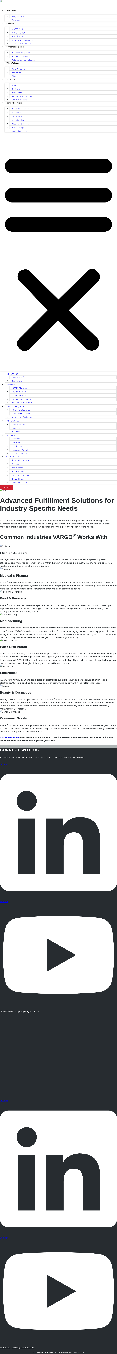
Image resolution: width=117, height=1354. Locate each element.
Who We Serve (13, 63)
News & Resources (14, 103)
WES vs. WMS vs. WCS (22, 44)
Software (10, 23)
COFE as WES (18, 33)
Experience (16, 20)
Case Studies (18, 120)
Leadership (17, 93)
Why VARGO (12, 10)
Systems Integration (15, 47)
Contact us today (9, 737)
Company (11, 79)
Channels (16, 76)
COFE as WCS (19, 36)
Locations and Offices (22, 96)
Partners (16, 89)
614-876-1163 (6, 1011)
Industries (16, 73)
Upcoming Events (19, 131)
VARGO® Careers (19, 100)
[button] (58, 252)
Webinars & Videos (20, 124)
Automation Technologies (23, 60)
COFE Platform (19, 29)
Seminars (16, 113)
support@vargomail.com (27, 1011)
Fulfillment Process (21, 57)
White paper (17, 116)
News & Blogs (18, 128)
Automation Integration (22, 40)
